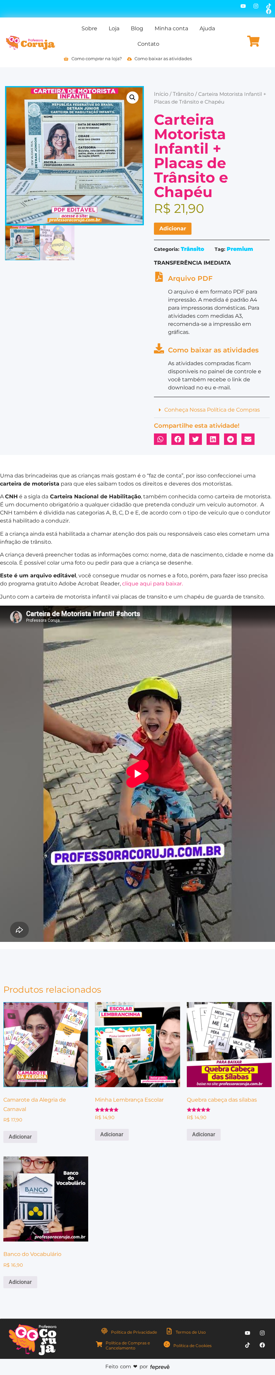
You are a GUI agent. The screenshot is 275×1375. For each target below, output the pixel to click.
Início (161, 94)
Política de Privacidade (134, 1332)
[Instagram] (256, 6)
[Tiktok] (268, 6)
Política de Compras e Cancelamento (128, 1345)
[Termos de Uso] (169, 1331)
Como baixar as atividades (213, 350)
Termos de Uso (191, 1332)
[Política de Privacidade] (104, 1331)
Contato (148, 44)
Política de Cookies (192, 1345)
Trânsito (183, 94)
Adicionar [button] (20, 1137)
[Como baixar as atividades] (159, 348)
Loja (114, 28)
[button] (132, 97)
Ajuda (207, 28)
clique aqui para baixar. (152, 583)
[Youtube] (243, 6)
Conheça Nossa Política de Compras (212, 410)
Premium (240, 249)
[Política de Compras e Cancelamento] (99, 1344)
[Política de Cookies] (167, 1344)
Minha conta (171, 28)
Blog (137, 28)
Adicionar (172, 228)
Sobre (89, 28)
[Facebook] (268, 11)
